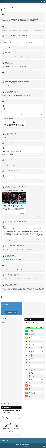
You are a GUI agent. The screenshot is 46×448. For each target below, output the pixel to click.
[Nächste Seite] (8, 10)
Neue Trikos (7, 52)
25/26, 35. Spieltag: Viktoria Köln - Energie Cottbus (15, 186)
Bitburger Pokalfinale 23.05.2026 (11, 91)
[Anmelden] (41, 1)
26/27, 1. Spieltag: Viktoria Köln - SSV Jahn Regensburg (16, 35)
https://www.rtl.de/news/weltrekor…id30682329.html (25, 249)
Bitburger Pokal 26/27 (9, 71)
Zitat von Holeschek (8, 226)
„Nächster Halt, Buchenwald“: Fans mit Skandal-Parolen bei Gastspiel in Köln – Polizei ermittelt (12, 206)
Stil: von (23, 446)
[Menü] (44, 1)
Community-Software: (23, 444)
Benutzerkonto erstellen (11, 312)
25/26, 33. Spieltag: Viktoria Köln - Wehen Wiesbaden (15, 221)
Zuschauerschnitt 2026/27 (10, 13)
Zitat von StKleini (7, 106)
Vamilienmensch (7, 15)
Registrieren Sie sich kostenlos (10, 308)
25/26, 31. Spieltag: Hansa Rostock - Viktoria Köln (14, 245)
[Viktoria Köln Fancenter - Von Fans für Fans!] (4, 1)
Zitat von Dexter (7, 40)
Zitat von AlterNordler (9, 109)
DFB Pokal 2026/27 (8, 26)
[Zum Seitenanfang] (44, 446)
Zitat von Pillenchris (8, 148)
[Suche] (38, 1)
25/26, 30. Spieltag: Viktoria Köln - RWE (12, 274)
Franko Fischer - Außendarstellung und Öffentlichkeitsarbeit (17, 81)
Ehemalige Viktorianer (9, 255)
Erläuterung (26, 304)
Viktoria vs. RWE (8, 265)
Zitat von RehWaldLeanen (9, 175)
